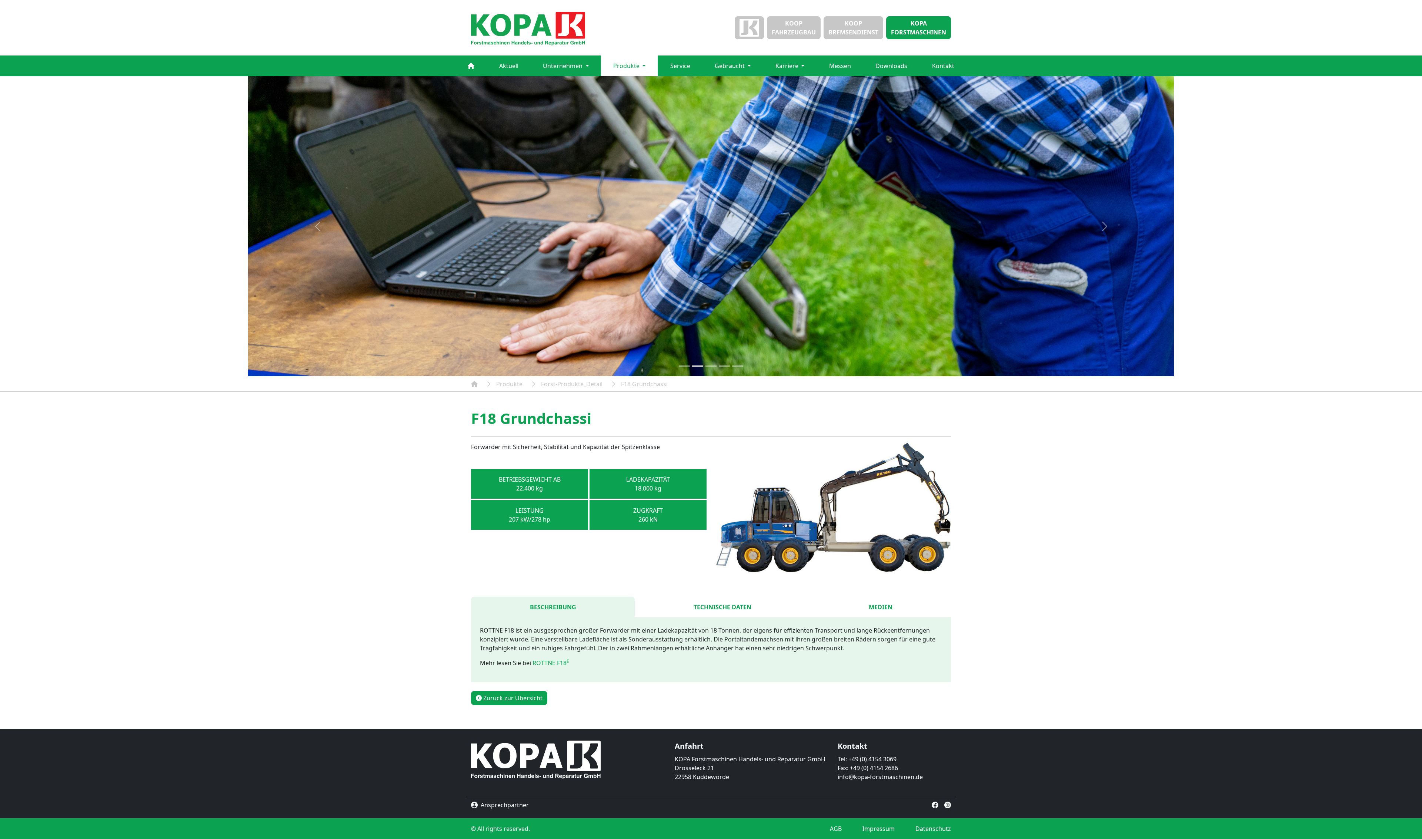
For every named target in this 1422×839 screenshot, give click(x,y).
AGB (836, 829)
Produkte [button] (627, 66)
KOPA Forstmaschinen (918, 27)
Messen (840, 66)
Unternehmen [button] (563, 66)
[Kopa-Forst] (474, 384)
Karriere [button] (787, 66)
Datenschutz (933, 829)
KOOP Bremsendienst (853, 27)
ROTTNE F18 (551, 663)
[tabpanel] (711, 649)
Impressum (878, 829)
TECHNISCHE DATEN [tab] (722, 607)
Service (680, 66)
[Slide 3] (711, 366)
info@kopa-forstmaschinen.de (880, 777)
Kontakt (943, 66)
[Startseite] (548, 28)
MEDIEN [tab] (880, 607)
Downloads (891, 66)
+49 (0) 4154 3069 (872, 759)
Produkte (509, 384)
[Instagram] (947, 805)
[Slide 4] (724, 366)
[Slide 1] (684, 366)
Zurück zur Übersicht (512, 698)
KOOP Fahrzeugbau (794, 27)
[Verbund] (749, 27)
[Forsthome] (471, 65)
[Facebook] (935, 805)
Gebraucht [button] (730, 66)
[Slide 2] (697, 366)
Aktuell (508, 66)
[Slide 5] (737, 366)
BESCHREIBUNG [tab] (553, 607)
